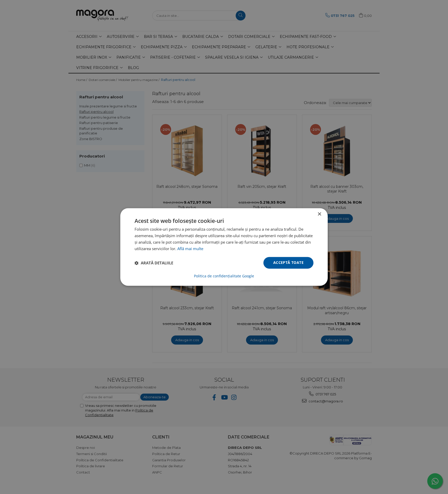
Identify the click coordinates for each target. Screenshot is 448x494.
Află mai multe (190, 248)
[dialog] (224, 247)
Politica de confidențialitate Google (224, 276)
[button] (154, 262)
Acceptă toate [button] (288, 262)
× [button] (319, 214)
